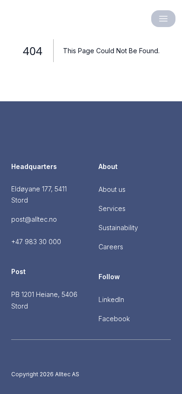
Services (112, 208)
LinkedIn (111, 299)
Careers (110, 247)
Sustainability (118, 228)
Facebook (114, 319)
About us (112, 189)
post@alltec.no (34, 219)
